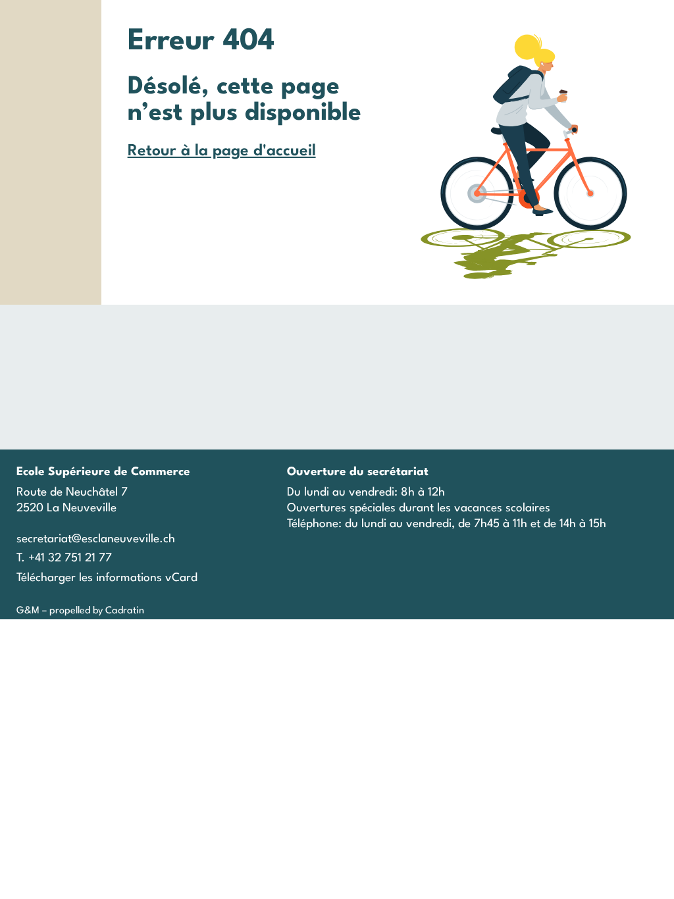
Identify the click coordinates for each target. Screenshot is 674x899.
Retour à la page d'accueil (222, 151)
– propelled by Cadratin (91, 611)
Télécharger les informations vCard (106, 578)
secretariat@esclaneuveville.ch (95, 539)
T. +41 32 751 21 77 (64, 558)
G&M (27, 611)
